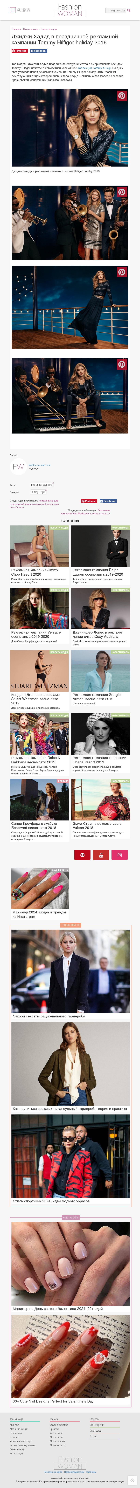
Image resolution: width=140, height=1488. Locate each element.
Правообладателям (74, 1471)
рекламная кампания (42, 484)
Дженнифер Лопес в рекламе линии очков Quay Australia (97, 634)
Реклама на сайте (53, 1471)
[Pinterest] (19, 10)
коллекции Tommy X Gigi (94, 68)
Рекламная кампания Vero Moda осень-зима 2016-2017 (85, 511)
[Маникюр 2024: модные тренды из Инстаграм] (40, 888)
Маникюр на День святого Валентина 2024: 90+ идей (58, 1308)
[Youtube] (24, 10)
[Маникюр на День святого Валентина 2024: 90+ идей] (70, 1264)
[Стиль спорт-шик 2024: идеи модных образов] (70, 1156)
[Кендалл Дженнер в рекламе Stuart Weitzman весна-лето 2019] (39, 670)
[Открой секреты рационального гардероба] (70, 971)
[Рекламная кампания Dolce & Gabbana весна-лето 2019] (39, 734)
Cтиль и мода (30, 29)
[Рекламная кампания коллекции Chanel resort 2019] (100, 734)
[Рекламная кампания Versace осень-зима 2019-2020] (39, 608)
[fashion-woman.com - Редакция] (18, 466)
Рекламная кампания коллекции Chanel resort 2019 (99, 759)
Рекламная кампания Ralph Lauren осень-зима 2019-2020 (98, 572)
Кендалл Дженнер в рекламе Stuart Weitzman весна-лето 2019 (35, 698)
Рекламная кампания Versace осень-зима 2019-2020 (36, 634)
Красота (54, 1419)
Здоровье (95, 1419)
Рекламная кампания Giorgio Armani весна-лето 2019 (97, 696)
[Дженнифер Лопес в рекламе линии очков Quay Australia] (100, 608)
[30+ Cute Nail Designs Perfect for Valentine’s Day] (70, 1356)
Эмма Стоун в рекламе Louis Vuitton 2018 (97, 825)
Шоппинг (63, 781)
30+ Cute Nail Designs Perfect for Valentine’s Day (53, 1401)
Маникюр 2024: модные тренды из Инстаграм (39, 914)
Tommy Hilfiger (38, 492)
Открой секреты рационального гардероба (49, 1016)
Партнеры (91, 1471)
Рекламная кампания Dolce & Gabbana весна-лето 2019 (35, 759)
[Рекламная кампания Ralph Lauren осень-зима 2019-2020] (100, 546)
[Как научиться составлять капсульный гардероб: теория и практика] (70, 1064)
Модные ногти (60, 869)
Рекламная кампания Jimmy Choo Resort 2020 (34, 572)
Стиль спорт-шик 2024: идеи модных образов (51, 1201)
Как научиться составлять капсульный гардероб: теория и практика (70, 1108)
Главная (16, 29)
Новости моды (49, 29)
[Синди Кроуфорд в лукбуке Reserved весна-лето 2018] (39, 799)
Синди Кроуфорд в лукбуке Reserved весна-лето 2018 (34, 825)
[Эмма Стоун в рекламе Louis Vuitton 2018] (100, 799)
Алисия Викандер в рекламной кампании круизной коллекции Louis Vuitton (34, 504)
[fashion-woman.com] (70, 16)
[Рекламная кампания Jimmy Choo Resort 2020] (39, 546)
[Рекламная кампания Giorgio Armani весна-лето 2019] (100, 670)
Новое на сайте (70, 1217)
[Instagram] (28, 10)
